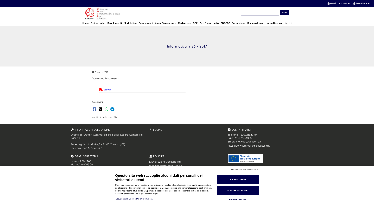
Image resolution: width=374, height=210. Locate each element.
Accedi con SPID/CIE (340, 3)
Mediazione (184, 23)
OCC (195, 23)
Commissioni (146, 23)
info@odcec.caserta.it (248, 141)
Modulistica (130, 23)
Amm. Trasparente (165, 23)
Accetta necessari (237, 190)
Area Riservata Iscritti (279, 23)
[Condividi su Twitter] (100, 109)
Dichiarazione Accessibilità (86, 147)
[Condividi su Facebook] (94, 109)
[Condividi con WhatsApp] (106, 109)
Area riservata (363, 3)
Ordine (94, 23)
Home (85, 23)
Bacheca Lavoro (256, 23)
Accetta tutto (238, 179)
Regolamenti (114, 23)
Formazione (238, 23)
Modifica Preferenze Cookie (165, 165)
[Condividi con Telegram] (112, 109)
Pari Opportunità (209, 23)
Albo (102, 23)
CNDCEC (225, 23)
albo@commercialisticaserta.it (251, 145)
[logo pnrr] (245, 162)
